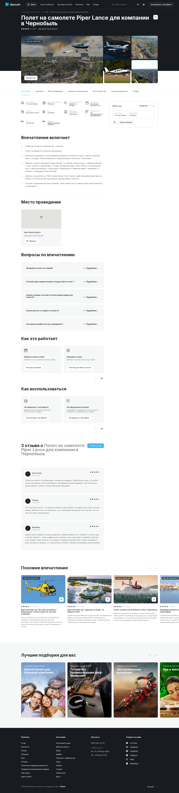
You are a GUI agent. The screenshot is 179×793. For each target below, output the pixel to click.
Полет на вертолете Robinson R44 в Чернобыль (135, 610)
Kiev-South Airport (32, 232)
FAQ (88, 4)
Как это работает (47, 4)
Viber (132, 759)
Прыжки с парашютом (65, 758)
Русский (151, 787)
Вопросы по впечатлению (78, 91)
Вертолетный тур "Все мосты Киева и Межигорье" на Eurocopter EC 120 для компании (38, 612)
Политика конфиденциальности (34, 765)
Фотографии (25, 91)
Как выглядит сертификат (36, 418)
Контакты (79, 4)
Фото (58, 776)
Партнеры (25, 773)
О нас (23, 743)
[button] (101, 378)
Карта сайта (26, 776)
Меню (33, 4)
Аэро (58, 762)
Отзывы (96, 4)
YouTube (133, 743)
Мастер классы (62, 747)
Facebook (134, 751)
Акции (24, 750)
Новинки (25, 754)
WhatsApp (134, 764)
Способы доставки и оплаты (80, 367)
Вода (58, 750)
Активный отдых (63, 743)
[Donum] (12, 4)
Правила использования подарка (35, 769)
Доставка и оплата (65, 4)
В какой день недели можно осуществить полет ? (53, 282)
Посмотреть (32, 711)
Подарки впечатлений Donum (30, 12)
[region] (41, 219)
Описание (39, 91)
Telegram (133, 755)
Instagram (134, 747)
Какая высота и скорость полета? (53, 311)
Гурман (59, 769)
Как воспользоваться (119, 91)
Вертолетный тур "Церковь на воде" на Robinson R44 (85, 611)
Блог (23, 758)
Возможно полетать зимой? (53, 268)
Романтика (60, 773)
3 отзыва (33, 29)
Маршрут (33, 241)
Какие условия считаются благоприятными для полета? (53, 296)
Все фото (30, 78)
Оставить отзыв (95, 446)
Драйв (59, 754)
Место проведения (55, 91)
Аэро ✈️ (45, 12)
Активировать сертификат (161, 4)
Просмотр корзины (33, 367)
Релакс (59, 765)
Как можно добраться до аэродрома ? (53, 324)
